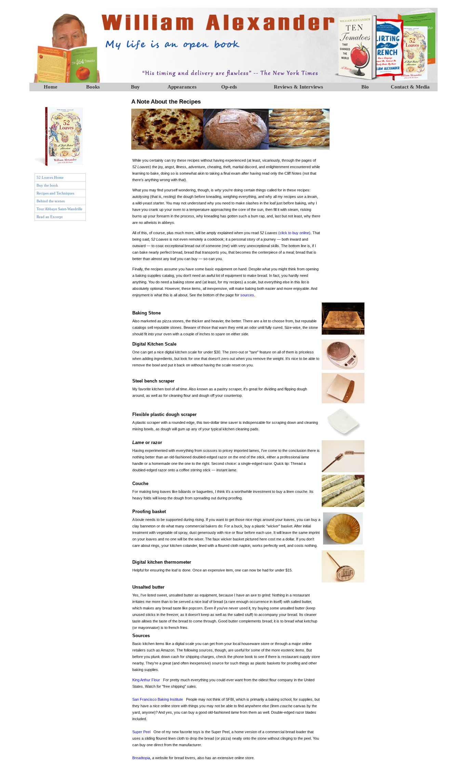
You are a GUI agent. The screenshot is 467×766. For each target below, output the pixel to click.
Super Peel (141, 732)
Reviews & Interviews (298, 87)
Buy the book (47, 185)
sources (247, 295)
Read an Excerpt (50, 217)
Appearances (182, 87)
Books (93, 87)
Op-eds (229, 87)
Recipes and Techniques (55, 193)
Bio (365, 87)
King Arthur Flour (146, 680)
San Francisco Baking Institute (157, 699)
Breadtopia (141, 758)
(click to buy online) (293, 233)
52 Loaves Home (50, 177)
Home (50, 87)
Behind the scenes (51, 201)
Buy (135, 87)
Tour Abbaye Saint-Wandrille (59, 209)
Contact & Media (410, 87)
